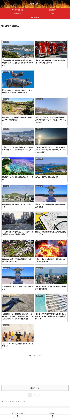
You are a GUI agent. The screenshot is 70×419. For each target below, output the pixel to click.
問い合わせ (52, 413)
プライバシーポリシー (18, 413)
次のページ (35, 388)
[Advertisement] (35, 33)
